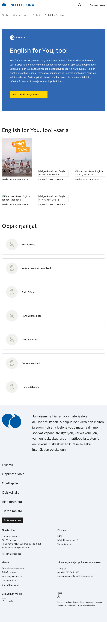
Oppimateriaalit (13, 474)
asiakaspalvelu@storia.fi (81, 576)
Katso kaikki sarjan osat (26, 94)
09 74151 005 (17, 544)
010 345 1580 (72, 572)
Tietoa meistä (12, 511)
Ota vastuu (7, 580)
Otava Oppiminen (10, 585)
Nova (60, 535)
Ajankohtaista (12, 502)
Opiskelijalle (10, 492)
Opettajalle (10, 483)
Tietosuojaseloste (11, 576)
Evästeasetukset (12, 520)
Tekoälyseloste (9, 572)
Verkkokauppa (64, 544)
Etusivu (7, 465)
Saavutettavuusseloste (13, 568)
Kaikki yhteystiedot (11, 553)
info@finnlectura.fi (23, 547)
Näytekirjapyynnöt (66, 540)
